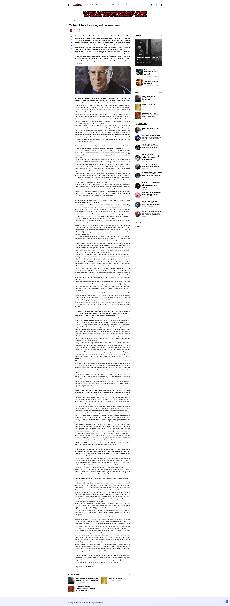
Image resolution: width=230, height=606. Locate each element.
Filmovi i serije (96, 5)
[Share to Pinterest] (71, 42)
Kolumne (127, 5)
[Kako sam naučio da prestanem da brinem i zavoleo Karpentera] (71, 580)
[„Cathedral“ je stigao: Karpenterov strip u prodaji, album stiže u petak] (71, 589)
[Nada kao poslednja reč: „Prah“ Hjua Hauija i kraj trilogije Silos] (139, 82)
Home (71, 21)
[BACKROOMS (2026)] (104, 580)
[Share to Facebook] (71, 36)
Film (75, 21)
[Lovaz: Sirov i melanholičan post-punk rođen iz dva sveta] (138, 167)
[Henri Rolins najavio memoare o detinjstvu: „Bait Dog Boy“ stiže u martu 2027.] (139, 72)
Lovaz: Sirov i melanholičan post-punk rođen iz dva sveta (151, 165)
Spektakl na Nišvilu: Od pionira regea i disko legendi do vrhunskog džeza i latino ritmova (151, 185)
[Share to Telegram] (71, 48)
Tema (135, 5)
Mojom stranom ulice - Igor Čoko (147, 58)
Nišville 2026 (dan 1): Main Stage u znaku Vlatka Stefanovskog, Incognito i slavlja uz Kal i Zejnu (152, 213)
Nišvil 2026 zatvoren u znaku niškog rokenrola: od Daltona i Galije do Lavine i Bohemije (151, 137)
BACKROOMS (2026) (115, 578)
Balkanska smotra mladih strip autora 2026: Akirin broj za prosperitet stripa (151, 194)
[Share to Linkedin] (71, 45)
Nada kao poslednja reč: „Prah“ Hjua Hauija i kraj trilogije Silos (151, 81)
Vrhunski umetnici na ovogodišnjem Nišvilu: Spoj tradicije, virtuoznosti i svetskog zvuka (150, 157)
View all (130, 574)
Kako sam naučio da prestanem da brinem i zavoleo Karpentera (87, 579)
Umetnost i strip (109, 5)
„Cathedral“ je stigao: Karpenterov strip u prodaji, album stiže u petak (85, 588)
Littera (120, 5)
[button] (71, 51)
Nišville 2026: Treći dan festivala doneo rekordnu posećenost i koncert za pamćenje (150, 146)
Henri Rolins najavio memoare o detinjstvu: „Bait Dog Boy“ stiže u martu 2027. (151, 72)
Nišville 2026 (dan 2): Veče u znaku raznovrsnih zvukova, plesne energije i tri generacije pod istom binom (151, 203)
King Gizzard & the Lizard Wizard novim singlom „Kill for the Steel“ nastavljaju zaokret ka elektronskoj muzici (152, 174)
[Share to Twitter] (71, 39)
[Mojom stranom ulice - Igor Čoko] (138, 130)
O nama (143, 5)
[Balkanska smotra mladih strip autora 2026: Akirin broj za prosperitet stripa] (138, 195)
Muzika (87, 5)
